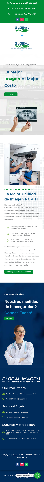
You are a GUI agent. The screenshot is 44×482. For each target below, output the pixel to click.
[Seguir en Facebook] (17, 19)
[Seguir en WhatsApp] (26, 19)
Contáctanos (11, 94)
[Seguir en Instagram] (22, 19)
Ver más (9, 318)
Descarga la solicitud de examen (18, 271)
